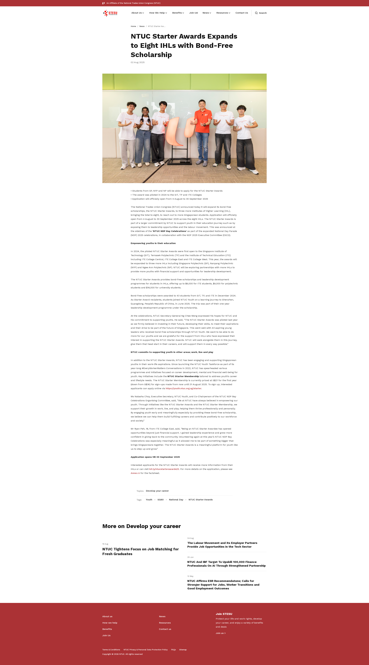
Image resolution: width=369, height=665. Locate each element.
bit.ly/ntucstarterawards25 (164, 469)
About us (107, 616)
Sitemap (183, 650)
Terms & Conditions (111, 650)
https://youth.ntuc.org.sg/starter (183, 388)
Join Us (106, 635)
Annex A (135, 473)
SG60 (161, 499)
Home (133, 26)
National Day (176, 499)
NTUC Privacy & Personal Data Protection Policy (146, 650)
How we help (109, 622)
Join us (220, 633)
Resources (165, 622)
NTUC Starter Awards (201, 499)
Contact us (165, 629)
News (142, 26)
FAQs (173, 650)
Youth (149, 499)
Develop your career (157, 490)
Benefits (107, 629)
